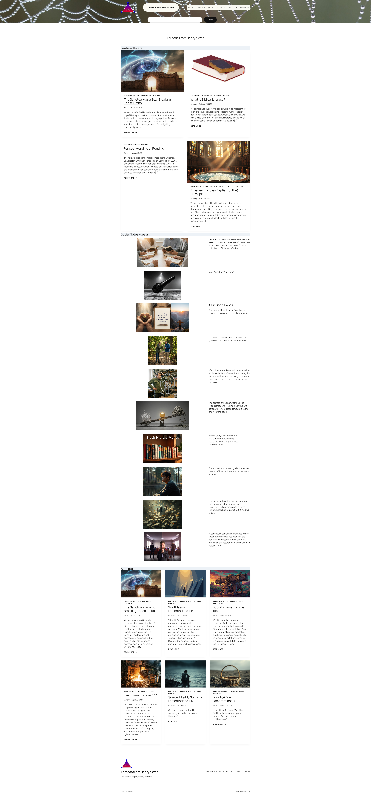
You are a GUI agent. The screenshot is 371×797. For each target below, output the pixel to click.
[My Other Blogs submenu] (212, 7)
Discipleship (208, 187)
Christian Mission (131, 96)
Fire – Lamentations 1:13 (140, 695)
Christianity (145, 96)
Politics (136, 145)
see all (144, 234)
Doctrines (218, 187)
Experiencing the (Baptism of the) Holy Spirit (214, 192)
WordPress (247, 791)
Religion (226, 96)
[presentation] (152, 71)
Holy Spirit (238, 187)
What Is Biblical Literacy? (208, 99)
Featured (156, 96)
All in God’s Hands (221, 305)
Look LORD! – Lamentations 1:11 (225, 699)
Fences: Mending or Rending (144, 148)
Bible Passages (236, 602)
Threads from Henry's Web (161, 7)
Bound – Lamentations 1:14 (228, 609)
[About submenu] (224, 7)
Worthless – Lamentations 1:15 (181, 609)
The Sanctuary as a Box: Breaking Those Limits (147, 101)
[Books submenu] (236, 7)
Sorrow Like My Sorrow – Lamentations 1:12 (185, 699)
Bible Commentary (188, 602)
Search (210, 19)
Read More (130, 132)
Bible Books (173, 602)
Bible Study (195, 96)
